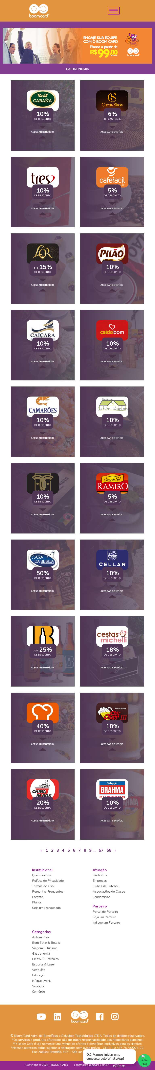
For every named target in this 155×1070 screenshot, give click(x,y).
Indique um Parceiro (106, 922)
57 (101, 850)
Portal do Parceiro (105, 911)
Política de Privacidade (48, 880)
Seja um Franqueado (46, 908)
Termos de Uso (43, 886)
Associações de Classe (109, 891)
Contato (37, 897)
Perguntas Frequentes (48, 891)
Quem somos (41, 875)
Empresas (100, 880)
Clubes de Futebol (105, 886)
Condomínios (101, 897)
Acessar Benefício (42, 132)
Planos (37, 902)
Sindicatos (100, 875)
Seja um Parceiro (104, 917)
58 (109, 850)
